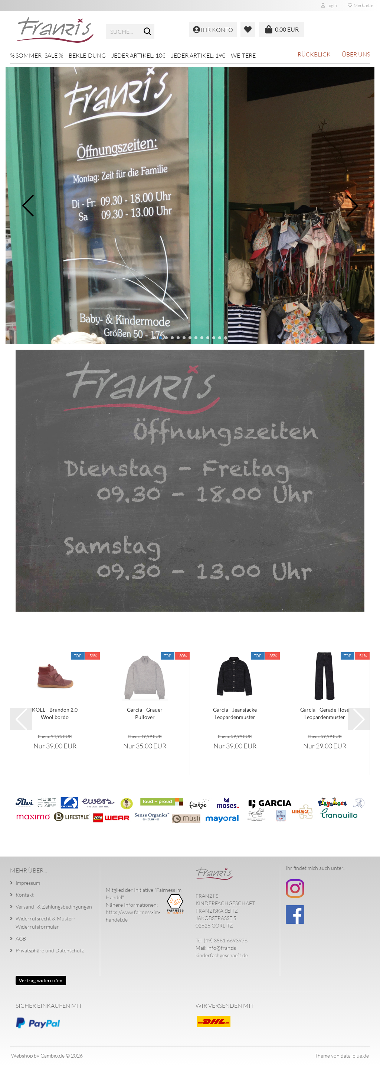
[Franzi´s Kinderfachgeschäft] (55, 30)
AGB (21, 938)
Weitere (243, 55)
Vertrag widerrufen (41, 980)
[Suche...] (147, 32)
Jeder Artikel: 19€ (198, 55)
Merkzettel (363, 5)
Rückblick (314, 54)
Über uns (356, 54)
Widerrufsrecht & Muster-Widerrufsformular (45, 922)
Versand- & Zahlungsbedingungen (54, 906)
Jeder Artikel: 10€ (138, 55)
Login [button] (331, 5)
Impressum (28, 883)
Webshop (22, 1055)
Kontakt (25, 894)
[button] (154, 337)
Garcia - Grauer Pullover (145, 713)
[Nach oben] (359, 1054)
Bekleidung (87, 55)
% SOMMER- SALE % (36, 55)
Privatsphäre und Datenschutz (50, 950)
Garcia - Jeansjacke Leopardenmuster (235, 713)
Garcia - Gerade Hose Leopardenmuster (324, 713)
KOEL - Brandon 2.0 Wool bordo (55, 713)
